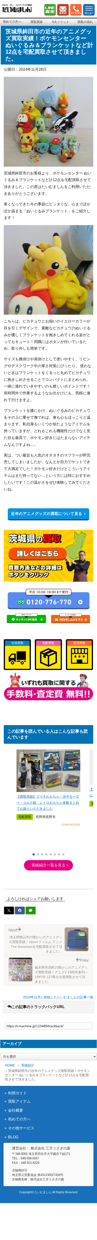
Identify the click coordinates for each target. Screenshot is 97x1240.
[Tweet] (9, 910)
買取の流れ (85, 22)
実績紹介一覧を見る (48, 865)
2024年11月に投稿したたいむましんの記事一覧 (58, 997)
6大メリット (60, 22)
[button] (33, 854)
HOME (10, 1065)
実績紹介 (27, 1065)
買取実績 (36, 22)
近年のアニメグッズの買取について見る (46, 514)
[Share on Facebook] (20, 910)
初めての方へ (12, 21)
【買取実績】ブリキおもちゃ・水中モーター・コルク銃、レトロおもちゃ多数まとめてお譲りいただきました (47, 802)
